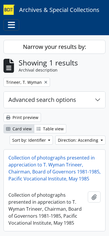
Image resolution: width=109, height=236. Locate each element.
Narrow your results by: (54, 47)
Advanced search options (42, 100)
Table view (53, 129)
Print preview (24, 117)
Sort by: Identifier (29, 140)
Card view (21, 129)
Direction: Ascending (78, 140)
